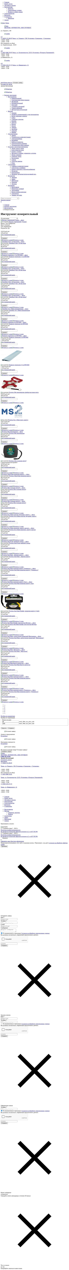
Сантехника (11, 164)
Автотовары (15, 190)
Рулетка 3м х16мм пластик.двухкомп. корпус (22, 516)
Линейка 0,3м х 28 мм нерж (17, 283)
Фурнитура (11, 176)
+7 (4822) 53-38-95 (6, 38)
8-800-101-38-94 (5, 756)
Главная (6, 2)
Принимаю (4, 846)
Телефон (4, 921)
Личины (14, 184)
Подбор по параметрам (8, 716)
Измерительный (16, 98)
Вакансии (11, 18)
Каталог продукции (10, 95)
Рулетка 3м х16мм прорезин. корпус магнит (22, 529)
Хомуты (14, 122)
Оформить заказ (6, 841)
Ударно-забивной (17, 108)
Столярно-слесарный (18, 106)
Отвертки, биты (16, 156)
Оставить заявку (17, 82)
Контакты (7, 15)
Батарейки (15, 140)
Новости (10, 8)
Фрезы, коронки (16, 155)
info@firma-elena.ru (6, 82)
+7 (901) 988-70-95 (6, 52)
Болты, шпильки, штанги (19, 116)
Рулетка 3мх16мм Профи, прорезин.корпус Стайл (24, 611)
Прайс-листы (8, 4)
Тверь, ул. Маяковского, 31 (20, 65)
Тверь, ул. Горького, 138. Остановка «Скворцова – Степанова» (31, 38)
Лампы (14, 135)
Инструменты (12, 97)
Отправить (11, 728)
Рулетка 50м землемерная (16, 433)
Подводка (15, 171)
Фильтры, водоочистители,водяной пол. (24, 174)
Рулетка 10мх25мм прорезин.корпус (20, 476)
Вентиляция (15, 187)
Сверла (14, 159)
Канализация (15, 172)
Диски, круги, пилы (18, 148)
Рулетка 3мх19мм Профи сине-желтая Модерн (22, 624)
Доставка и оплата (10, 5)
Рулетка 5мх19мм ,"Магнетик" (18, 651)
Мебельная (15, 180)
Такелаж (14, 130)
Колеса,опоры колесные (19, 192)
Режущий (14, 105)
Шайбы (14, 132)
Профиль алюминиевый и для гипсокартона (25, 114)
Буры (13, 163)
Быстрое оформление (17, 841)
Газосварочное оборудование (20, 100)
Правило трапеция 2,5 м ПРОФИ (19, 365)
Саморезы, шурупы (17, 119)
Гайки (13, 118)
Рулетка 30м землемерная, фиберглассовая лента (24, 392)
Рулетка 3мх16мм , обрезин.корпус (19, 556)
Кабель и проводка (17, 142)
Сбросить (4, 728)
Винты (14, 124)
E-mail (2, 924)
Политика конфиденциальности (10, 830)
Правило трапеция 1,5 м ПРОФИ (19, 256)
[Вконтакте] (1, 793)
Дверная (14, 177)
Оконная (14, 182)
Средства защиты (17, 161)
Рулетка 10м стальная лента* (18, 461)
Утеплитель (15, 193)
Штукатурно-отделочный (19, 109)
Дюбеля (14, 127)
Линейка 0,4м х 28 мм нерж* (18, 297)
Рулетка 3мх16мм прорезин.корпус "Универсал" (23, 570)
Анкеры (14, 113)
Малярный (15, 101)
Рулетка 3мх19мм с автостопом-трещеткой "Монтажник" (26, 638)
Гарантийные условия (14, 10)
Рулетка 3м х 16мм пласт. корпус (18, 420)
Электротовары (12, 134)
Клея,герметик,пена (18, 150)
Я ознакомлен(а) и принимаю (26, 933)
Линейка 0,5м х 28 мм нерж (17, 270)
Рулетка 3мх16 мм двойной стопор (19, 543)
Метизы (10, 111)
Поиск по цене (6, 720)
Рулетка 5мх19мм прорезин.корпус (19, 678)
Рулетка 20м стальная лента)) (17, 489)
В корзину (4, 238)
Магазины (4, 761)
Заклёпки (14, 129)
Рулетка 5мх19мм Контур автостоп (19, 665)
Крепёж (14, 121)
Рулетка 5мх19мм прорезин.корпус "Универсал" (23, 691)
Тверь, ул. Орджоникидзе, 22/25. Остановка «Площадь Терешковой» (33, 52)
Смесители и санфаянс (18, 168)
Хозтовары (11, 185)
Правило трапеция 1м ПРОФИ (18, 324)
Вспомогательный (17, 103)
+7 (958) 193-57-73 (6, 65)
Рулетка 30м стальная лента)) (17, 503)
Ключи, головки (16, 151)
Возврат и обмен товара (15, 12)
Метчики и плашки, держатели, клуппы (24, 153)
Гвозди (14, 126)
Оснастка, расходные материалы (18, 147)
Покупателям (8, 7)
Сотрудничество (9, 13)
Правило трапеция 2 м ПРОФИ (18, 337)
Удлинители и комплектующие (21, 137)
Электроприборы (17, 138)
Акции (6, 20)
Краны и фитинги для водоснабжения (23, 169)
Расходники (15, 158)
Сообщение (4, 928)
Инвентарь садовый (18, 188)
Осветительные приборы (19, 143)
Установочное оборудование (20, 145)
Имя (2, 917)
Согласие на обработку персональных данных (35, 933)
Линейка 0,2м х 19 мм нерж (17, 243)
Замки (13, 179)
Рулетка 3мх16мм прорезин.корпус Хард (21, 583)
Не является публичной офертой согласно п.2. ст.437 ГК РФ (19, 831)
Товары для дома (17, 195)
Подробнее (4, 736)
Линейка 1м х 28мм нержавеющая (19, 310)
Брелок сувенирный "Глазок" (18, 221)
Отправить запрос (6, 751)
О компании (8, 16)
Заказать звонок (5, 200)
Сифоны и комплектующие (20, 166)
